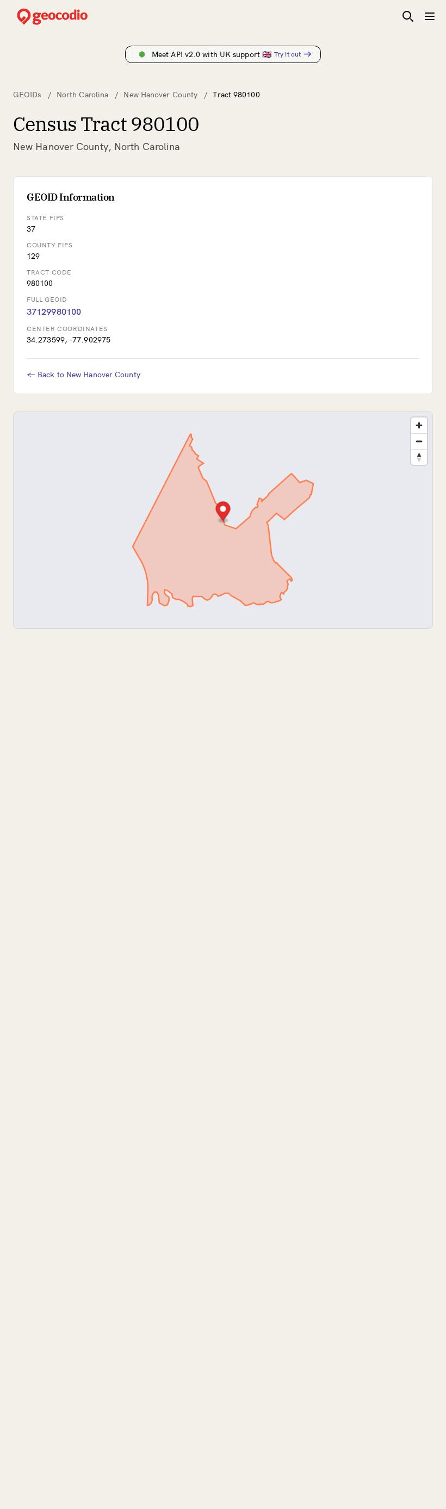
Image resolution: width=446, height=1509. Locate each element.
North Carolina (82, 94)
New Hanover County (160, 94)
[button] (223, 512)
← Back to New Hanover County (83, 374)
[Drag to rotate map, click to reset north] (419, 457)
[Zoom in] (419, 425)
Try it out (287, 54)
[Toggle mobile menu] (429, 16)
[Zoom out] (419, 441)
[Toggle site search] (408, 16)
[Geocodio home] (68, 16)
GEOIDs (27, 94)
